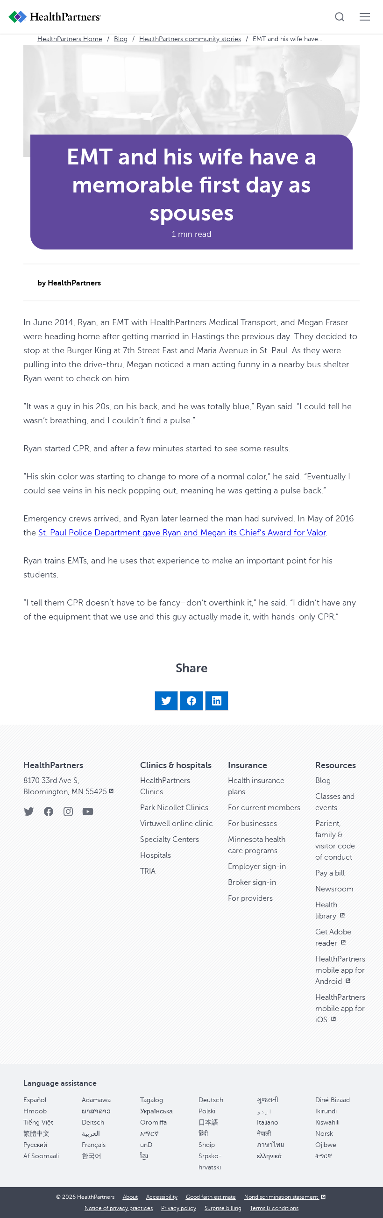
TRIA (148, 871)
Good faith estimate (211, 1197)
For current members (264, 808)
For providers (250, 898)
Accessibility (161, 1197)
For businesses (252, 823)
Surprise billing (223, 1208)
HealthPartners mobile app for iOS (340, 1008)
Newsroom (334, 889)
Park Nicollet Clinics (174, 808)
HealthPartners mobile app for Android (340, 970)
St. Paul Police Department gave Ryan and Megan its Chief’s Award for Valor (182, 532)
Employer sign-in (257, 866)
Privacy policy (178, 1208)
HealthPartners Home (69, 39)
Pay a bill (330, 873)
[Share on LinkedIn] (216, 701)
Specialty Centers (169, 839)
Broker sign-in (252, 882)
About (130, 1197)
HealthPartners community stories (190, 39)
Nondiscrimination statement (281, 1197)
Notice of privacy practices (119, 1208)
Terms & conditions (274, 1208)
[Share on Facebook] (191, 701)
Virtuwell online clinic (176, 823)
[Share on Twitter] (166, 701)
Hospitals (155, 855)
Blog (121, 39)
